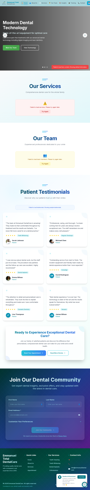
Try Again (45, 111)
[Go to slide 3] (47, 67)
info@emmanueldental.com (79, 469)
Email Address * (15, 410)
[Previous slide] (5, 35)
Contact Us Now (29, 45)
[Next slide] (85, 35)
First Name (13, 400)
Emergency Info (11, 45)
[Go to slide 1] (42, 67)
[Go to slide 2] (45, 67)
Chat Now (81, 477)
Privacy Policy (62, 436)
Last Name (50, 400)
